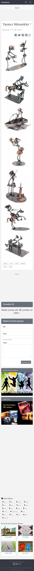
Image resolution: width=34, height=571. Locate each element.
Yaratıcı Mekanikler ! (17, 24)
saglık (26, 502)
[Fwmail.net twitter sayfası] (17, 564)
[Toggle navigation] (30, 2)
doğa (26, 505)
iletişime (19, 570)
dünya (23, 511)
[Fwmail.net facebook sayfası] (14, 564)
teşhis (12, 514)
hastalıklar (5, 518)
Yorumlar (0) (19, 30)
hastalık (5, 511)
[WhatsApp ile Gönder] (29, 35)
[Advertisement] (17, 15)
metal (5, 266)
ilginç (10, 266)
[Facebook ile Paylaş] (16, 35)
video (4, 505)
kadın (11, 508)
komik (12, 505)
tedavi (5, 514)
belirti (25, 514)
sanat (11, 263)
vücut (25, 508)
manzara (19, 502)
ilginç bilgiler (14, 511)
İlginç (5, 30)
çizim (19, 514)
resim (17, 263)
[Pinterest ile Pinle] (23, 35)
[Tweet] (19, 35)
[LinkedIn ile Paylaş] (26, 35)
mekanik (23, 263)
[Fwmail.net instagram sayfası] (20, 564)
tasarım (19, 505)
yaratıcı (5, 263)
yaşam (18, 508)
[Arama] (26, 2)
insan (11, 502)
